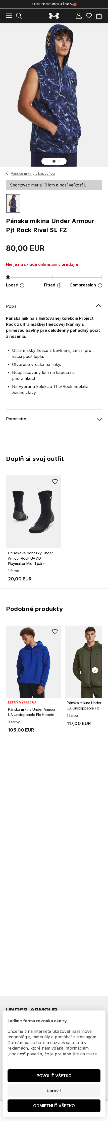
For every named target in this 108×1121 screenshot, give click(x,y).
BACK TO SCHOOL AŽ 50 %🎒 (54, 4)
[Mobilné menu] (9, 16)
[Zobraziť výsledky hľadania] (19, 16)
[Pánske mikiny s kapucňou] (7, 173)
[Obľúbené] (89, 16)
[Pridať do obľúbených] (55, 481)
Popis (11, 306)
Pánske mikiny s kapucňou (33, 173)
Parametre (16, 418)
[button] (54, 161)
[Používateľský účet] (79, 16)
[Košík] (99, 16)
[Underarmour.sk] (54, 16)
